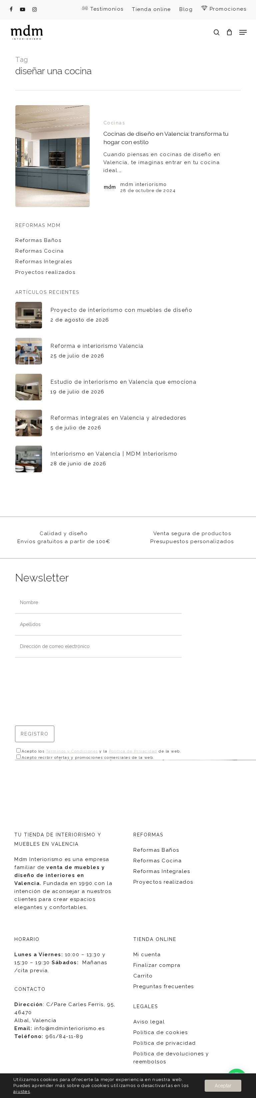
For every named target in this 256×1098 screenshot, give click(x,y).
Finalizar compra (157, 965)
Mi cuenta (147, 955)
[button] (243, 32)
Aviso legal (149, 1022)
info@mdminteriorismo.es (69, 1028)
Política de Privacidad (133, 751)
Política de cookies (160, 1032)
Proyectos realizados (45, 272)
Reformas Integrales (43, 262)
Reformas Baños (38, 240)
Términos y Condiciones (72, 751)
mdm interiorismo (143, 184)
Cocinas (114, 122)
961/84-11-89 (64, 1036)
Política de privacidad (164, 1043)
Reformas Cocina (39, 251)
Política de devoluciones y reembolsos (171, 1058)
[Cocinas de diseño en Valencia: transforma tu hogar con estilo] (52, 156)
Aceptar (223, 1085)
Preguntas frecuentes (163, 986)
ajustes (21, 1091)
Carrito (143, 976)
